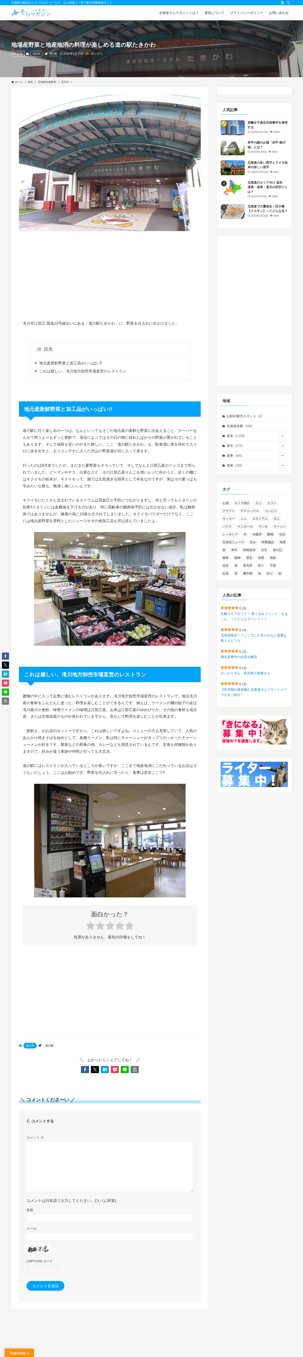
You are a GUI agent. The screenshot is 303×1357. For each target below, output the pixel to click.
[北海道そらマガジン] (31, 13)
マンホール (245, 526)
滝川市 (36, 53)
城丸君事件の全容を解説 (239, 657)
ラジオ (263, 526)
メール (31, 1228)
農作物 (247, 573)
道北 (234, 446)
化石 (282, 534)
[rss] (282, 2)
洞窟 (261, 558)
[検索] (288, 2)
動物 (270, 534)
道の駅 (53, 53)
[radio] (90, 926)
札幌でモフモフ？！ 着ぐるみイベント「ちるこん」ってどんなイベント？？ (254, 616)
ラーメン (279, 526)
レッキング (230, 534)
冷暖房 (257, 534)
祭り (261, 565)
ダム (276, 518)
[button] (85, 1069)
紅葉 (226, 573)
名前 (30, 1210)
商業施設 (268, 542)
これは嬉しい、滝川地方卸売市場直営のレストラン (82, 371)
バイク (227, 526)
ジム (244, 518)
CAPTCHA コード (40, 1261)
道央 (236, 436)
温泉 (226, 565)
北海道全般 (239, 426)
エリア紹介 (242, 503)
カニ (258, 503)
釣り (270, 573)
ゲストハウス (250, 511)
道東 (234, 455)
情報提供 (249, 550)
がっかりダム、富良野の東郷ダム (245, 673)
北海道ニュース (233, 542)
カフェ (271, 503)
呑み (253, 542)
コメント (35, 1137)
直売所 (247, 565)
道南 (234, 465)
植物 (237, 558)
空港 (273, 565)
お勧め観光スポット (244, 416)
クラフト (229, 511)
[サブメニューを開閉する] (282, 436)
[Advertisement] (110, 272)
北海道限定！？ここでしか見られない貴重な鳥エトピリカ (254, 637)
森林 (226, 558)
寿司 (234, 550)
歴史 (249, 558)
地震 (283, 542)
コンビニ (271, 511)
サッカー (229, 518)
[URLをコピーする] (135, 1069)
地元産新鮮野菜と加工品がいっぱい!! (70, 363)
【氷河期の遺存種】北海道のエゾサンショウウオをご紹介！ (254, 692)
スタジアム (260, 518)
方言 (264, 550)
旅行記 (277, 550)
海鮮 (273, 558)
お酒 (226, 503)
